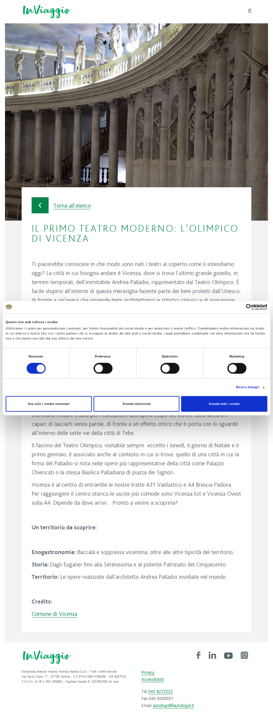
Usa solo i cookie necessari (49, 404)
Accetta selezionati (137, 404)
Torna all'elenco (72, 206)
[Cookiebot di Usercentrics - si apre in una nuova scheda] (238, 307)
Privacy (147, 672)
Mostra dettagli (247, 387)
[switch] (103, 368)
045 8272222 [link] (160, 691)
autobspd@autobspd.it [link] (173, 705)
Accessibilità (152, 679)
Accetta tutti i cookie (224, 404)
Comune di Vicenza (54, 614)
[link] (198, 655)
